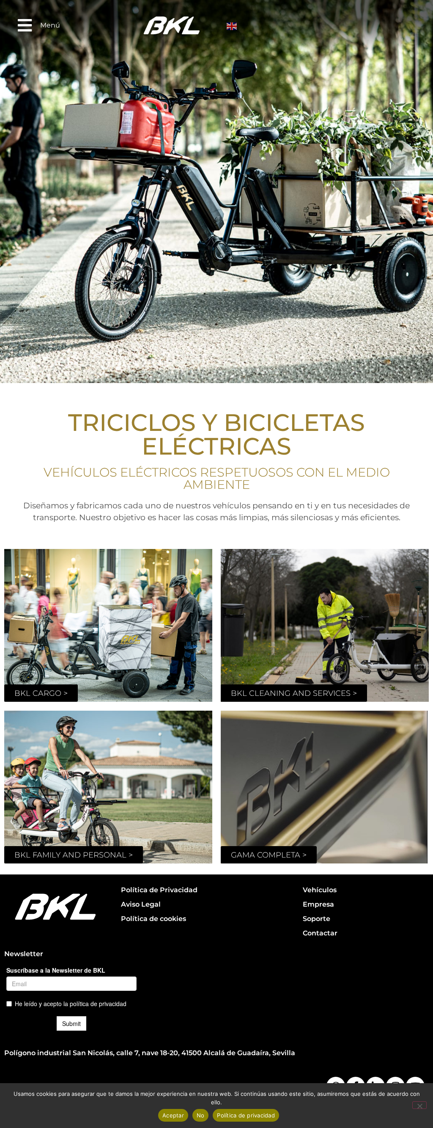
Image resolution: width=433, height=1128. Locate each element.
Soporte (316, 919)
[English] (233, 25)
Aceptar (173, 1115)
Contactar (320, 933)
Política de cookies (153, 919)
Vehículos (320, 890)
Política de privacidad (246, 1115)
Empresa (318, 904)
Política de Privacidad (159, 890)
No (201, 1115)
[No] (419, 1105)
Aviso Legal (141, 904)
